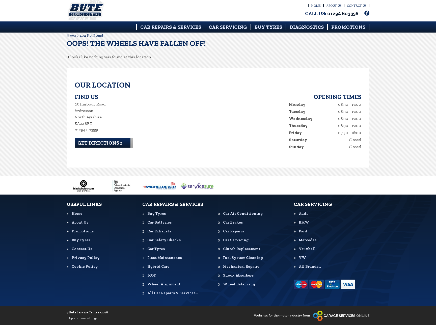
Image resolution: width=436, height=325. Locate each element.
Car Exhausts (159, 231)
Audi (303, 213)
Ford (303, 231)
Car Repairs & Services (170, 27)
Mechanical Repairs (241, 266)
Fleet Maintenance (164, 258)
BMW (304, 222)
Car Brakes (233, 222)
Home (316, 6)
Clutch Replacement (241, 249)
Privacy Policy (86, 258)
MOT (151, 275)
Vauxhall (307, 249)
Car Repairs (233, 231)
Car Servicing (228, 27)
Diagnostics (307, 27)
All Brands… (310, 266)
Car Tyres (156, 249)
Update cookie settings (83, 318)
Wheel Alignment (164, 284)
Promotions (348, 27)
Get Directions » (99, 143)
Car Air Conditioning (243, 213)
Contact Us (356, 6)
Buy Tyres (268, 27)
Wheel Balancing (239, 284)
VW (302, 258)
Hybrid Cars (158, 266)
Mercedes (307, 240)
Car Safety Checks (164, 240)
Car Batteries (159, 222)
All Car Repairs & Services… (172, 293)
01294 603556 (331, 13)
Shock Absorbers (238, 275)
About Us (333, 6)
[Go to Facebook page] (366, 13)
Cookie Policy (85, 266)
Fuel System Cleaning (243, 258)
